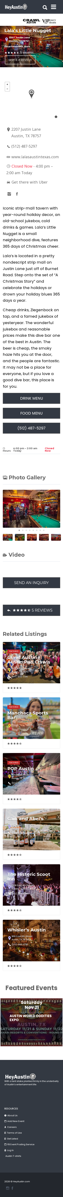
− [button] (7, 89)
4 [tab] (29, 530)
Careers (12, 1127)
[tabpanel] (32, 21)
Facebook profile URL (17, 194)
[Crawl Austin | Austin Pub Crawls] (32, 21)
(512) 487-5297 (24, 146)
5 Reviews (27, 53)
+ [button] (7, 84)
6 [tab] (36, 530)
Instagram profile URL (9, 194)
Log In (10, 1150)
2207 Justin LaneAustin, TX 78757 (19, 39)
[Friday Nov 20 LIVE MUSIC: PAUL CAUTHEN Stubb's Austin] (31, 1048)
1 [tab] (19, 530)
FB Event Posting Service (20, 1144)
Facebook (12, 1188)
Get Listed (12, 1138)
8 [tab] (44, 530)
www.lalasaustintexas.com (35, 156)
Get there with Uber (29, 182)
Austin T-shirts (13, 1156)
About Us (12, 1115)
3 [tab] (26, 530)
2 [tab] (22, 530)
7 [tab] (40, 530)
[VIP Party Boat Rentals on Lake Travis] (50, 21)
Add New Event (15, 1121)
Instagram (7, 1188)
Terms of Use (14, 1132)
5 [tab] (33, 530)
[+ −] (31, 100)
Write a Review (20, 60)
